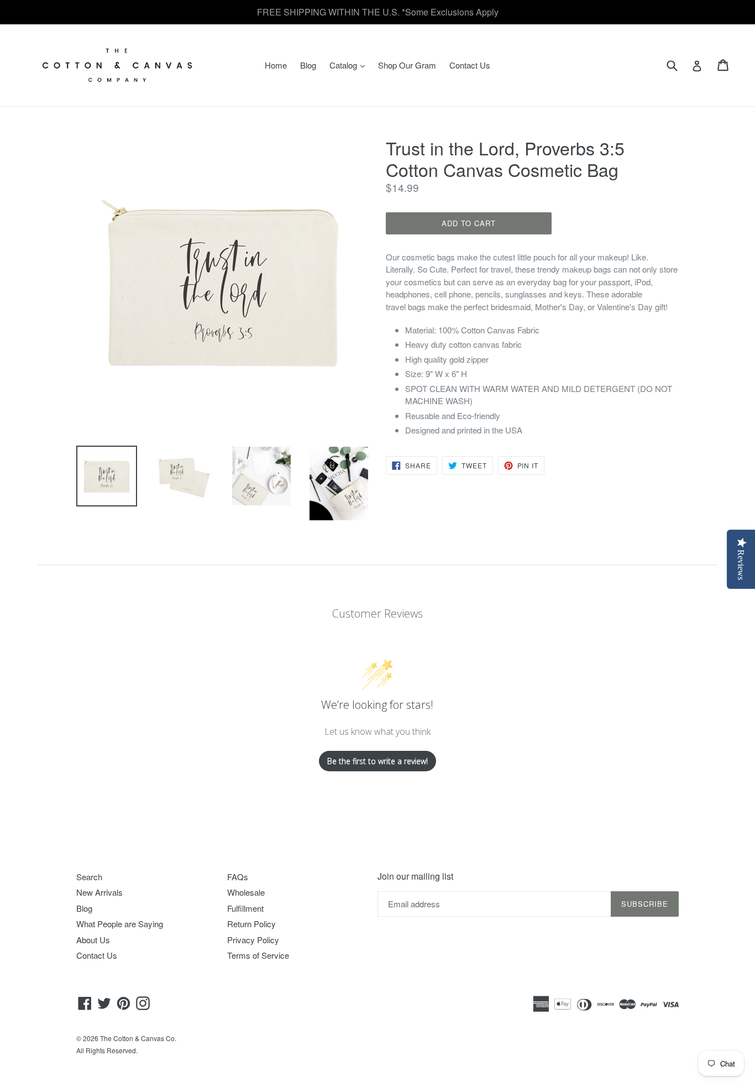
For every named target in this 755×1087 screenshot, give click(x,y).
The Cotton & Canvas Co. (138, 1038)
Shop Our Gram (407, 65)
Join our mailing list (415, 876)
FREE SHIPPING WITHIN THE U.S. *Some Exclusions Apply (378, 12)
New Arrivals (99, 892)
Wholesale (246, 892)
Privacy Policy (253, 939)
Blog (308, 65)
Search (89, 876)
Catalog (349, 65)
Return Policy (251, 923)
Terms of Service (258, 955)
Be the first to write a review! (377, 761)
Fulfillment (245, 908)
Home (276, 65)
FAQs (237, 876)
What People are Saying (119, 923)
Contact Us (469, 65)
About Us (93, 939)
